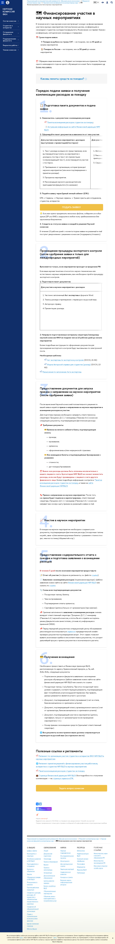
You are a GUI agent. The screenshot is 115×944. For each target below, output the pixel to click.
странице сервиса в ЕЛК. (63, 778)
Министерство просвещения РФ (99, 862)
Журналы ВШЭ (82, 870)
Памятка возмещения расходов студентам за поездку (70, 122)
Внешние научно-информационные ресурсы (66, 882)
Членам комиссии (9, 50)
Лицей (46, 851)
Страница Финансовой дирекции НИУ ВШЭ (57, 775)
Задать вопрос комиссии (71, 788)
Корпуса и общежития (31, 870)
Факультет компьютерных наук (89, 839)
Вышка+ (46, 865)
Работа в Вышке (32, 929)
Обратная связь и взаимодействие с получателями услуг (50, 898)
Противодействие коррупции (33, 889)
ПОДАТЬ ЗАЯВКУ (71, 207)
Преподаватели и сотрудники (32, 865)
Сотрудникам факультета (8, 33)
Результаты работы (10, 45)
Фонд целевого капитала (32, 883)
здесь (21, 937)
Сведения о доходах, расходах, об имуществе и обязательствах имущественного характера (34, 898)
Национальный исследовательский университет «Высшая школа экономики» (52, 839)
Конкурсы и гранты (66, 877)
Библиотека (81, 851)
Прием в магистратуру (48, 869)
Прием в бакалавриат (51, 862)
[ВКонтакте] (37, 804)
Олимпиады (47, 859)
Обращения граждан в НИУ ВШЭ (34, 878)
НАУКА (63, 847)
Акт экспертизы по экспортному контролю (65, 360)
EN (98, 2)
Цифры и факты (32, 851)
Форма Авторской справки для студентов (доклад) (69, 364)
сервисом (71, 631)
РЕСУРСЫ (81, 847)
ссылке (95, 575)
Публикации (81, 873)
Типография (81, 864)
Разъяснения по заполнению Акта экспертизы (62, 372)
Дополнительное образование (49, 877)
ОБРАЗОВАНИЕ (50, 847)
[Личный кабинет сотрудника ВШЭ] (107, 2)
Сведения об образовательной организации (33, 909)
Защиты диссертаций (67, 869)
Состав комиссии (9, 21)
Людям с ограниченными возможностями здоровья (32, 917)
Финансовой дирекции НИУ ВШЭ (82, 582)
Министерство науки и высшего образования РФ (100, 855)
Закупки (29, 874)
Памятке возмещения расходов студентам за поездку (71, 481)
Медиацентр (81, 867)
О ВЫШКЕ (31, 847)
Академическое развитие (65, 873)
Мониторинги (64, 861)
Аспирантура (48, 873)
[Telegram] (40, 804)
